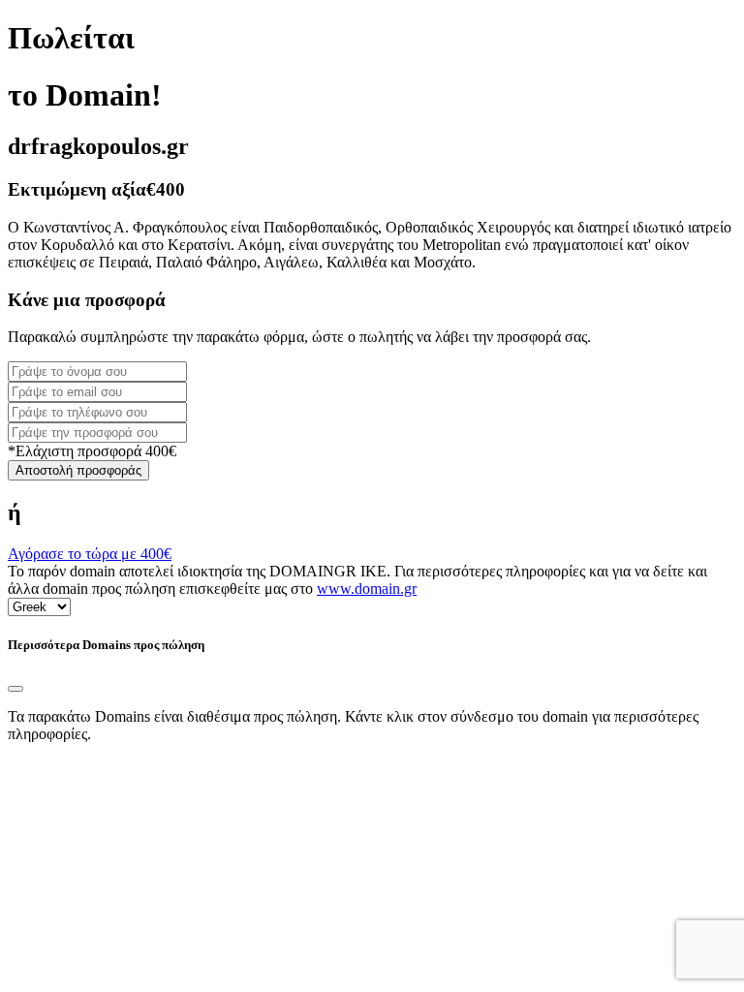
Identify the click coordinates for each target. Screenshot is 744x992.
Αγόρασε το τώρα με (89, 553)
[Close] (15, 689)
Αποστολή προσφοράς (78, 470)
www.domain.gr (367, 588)
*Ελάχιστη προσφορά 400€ (92, 451)
